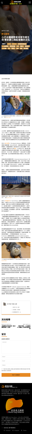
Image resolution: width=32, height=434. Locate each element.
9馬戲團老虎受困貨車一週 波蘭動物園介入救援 (8, 326)
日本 (9, 48)
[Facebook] (4, 430)
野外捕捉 (26, 48)
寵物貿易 (27, 46)
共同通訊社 (7, 200)
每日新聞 (7, 143)
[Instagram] (13, 430)
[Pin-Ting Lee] (5, 303)
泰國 (21, 48)
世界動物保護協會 (22, 44)
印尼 (18, 46)
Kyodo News (8, 117)
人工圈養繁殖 (5, 46)
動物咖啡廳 (12, 46)
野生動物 (5, 34)
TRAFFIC (14, 44)
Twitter (25, 430)
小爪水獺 (4, 48)
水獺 (17, 48)
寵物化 (21, 46)
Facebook (8, 430)
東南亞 (13, 48)
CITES (9, 44)
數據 (15, 148)
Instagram (16, 430)
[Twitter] (22, 430)
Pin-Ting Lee (13, 304)
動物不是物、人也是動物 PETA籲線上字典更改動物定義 (23, 327)
